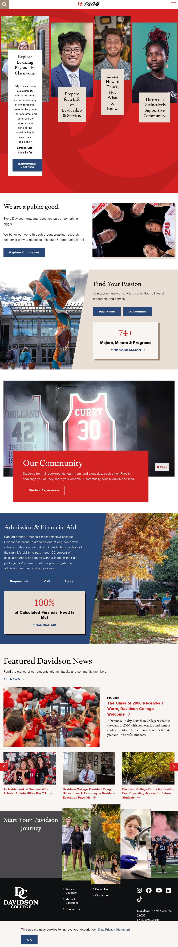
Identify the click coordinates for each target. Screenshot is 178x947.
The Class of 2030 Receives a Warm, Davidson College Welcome (135, 709)
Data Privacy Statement (114, 929)
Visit (47, 581)
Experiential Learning (27, 165)
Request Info (19, 581)
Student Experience (44, 490)
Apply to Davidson (31, 880)
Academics (138, 311)
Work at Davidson (71, 891)
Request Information (31, 856)
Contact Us (73, 909)
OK (29, 939)
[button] (72, 60)
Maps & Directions (72, 901)
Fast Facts (107, 311)
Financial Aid (44, 625)
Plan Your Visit (31, 868)
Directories (102, 895)
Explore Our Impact (24, 252)
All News (11, 679)
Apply (68, 581)
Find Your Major (126, 350)
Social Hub (102, 889)
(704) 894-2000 (148, 920)
